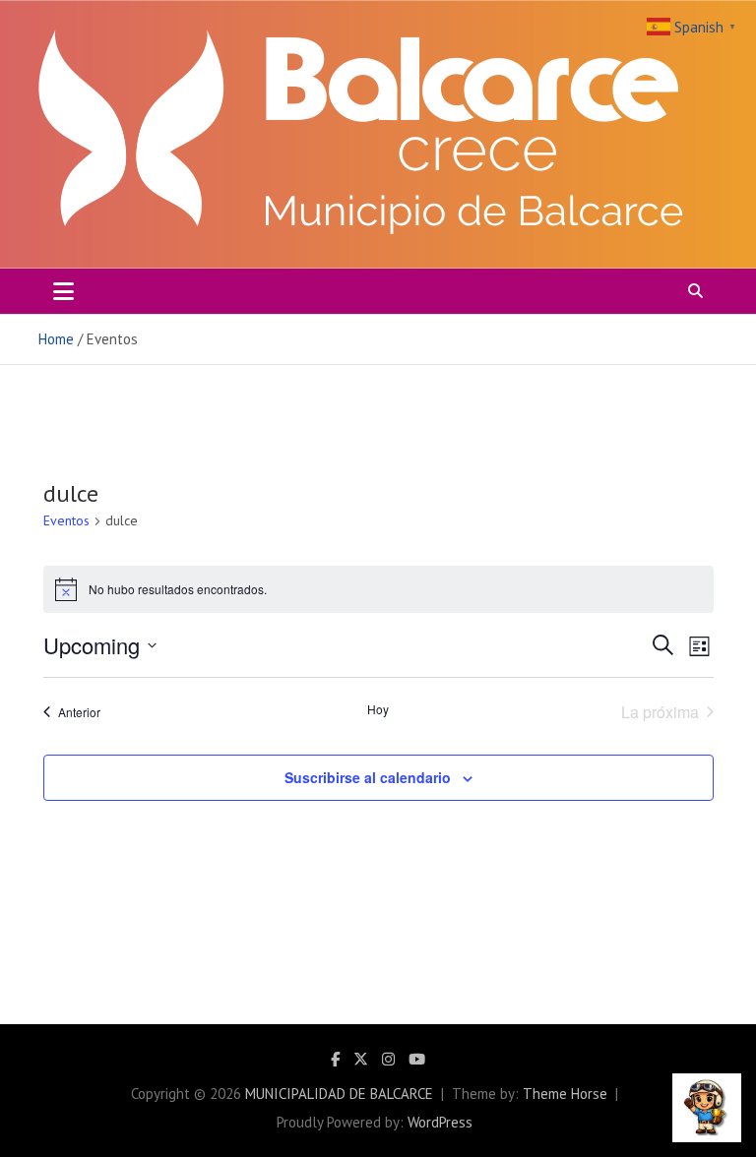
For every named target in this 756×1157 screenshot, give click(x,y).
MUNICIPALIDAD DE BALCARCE (339, 1093)
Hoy (378, 709)
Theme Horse (565, 1093)
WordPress (440, 1122)
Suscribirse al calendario (367, 777)
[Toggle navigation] (63, 291)
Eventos (66, 520)
